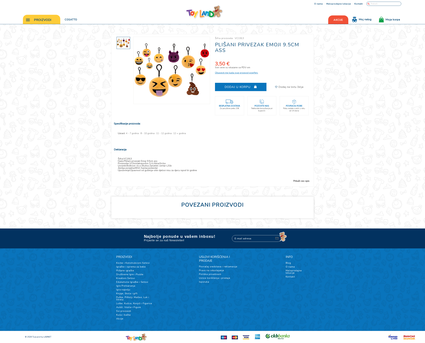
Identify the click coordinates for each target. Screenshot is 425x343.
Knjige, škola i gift (126, 293)
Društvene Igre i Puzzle (129, 274)
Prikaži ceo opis (301, 181)
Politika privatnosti (210, 274)
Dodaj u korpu (238, 87)
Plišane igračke (125, 270)
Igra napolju (123, 289)
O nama (318, 3)
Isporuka (204, 281)
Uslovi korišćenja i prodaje (214, 278)
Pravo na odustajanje (211, 270)
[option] (171, 70)
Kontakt (358, 3)
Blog (288, 263)
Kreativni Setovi (125, 278)
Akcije (119, 318)
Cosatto (71, 19)
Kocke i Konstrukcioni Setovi (133, 263)
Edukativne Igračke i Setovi (132, 282)
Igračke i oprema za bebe (131, 266)
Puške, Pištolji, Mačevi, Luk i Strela (132, 298)
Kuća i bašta (123, 314)
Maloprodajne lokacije (338, 3)
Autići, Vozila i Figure (128, 307)
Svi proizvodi (123, 311)
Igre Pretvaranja (125, 285)
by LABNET (46, 337)
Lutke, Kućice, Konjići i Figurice (134, 303)
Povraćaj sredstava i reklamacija (218, 266)
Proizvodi (42, 20)
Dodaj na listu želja (290, 87)
